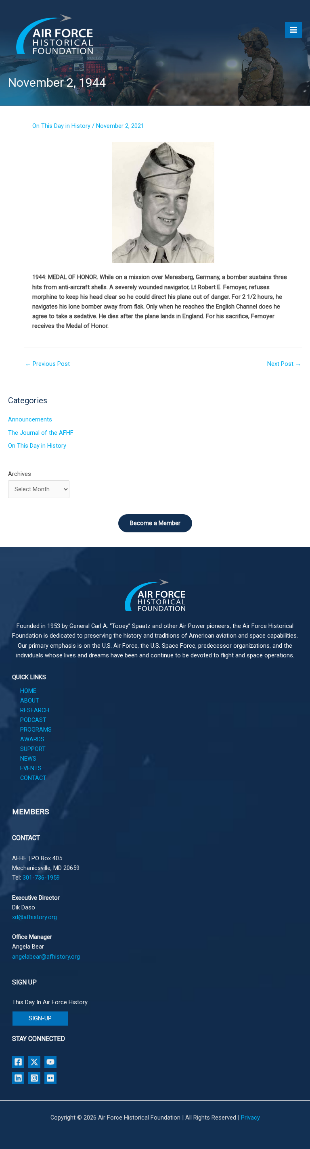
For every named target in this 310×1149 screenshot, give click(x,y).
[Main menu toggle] (293, 30)
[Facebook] (18, 1062)
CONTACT (33, 778)
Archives (19, 474)
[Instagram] (34, 1078)
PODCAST (33, 720)
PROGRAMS (36, 729)
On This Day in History (61, 125)
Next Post (284, 363)
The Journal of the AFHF (40, 432)
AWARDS (32, 739)
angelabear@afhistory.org (46, 956)
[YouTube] (50, 1062)
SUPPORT (33, 749)
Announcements (30, 419)
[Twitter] (34, 1062)
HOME (28, 690)
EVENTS (31, 768)
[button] (40, 1018)
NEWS (28, 758)
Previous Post (47, 363)
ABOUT (29, 700)
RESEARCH (34, 710)
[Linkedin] (18, 1078)
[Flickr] (50, 1078)
